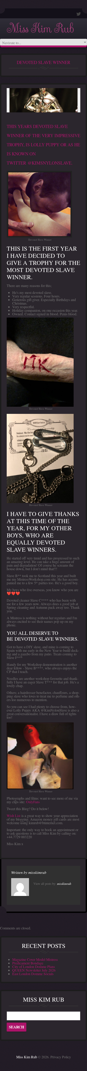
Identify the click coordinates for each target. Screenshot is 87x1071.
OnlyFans (33, 801)
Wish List (13, 815)
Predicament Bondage (27, 963)
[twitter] (79, 14)
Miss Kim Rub (40, 28)
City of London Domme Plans (33, 966)
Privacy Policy (60, 1056)
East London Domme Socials (33, 973)
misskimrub (37, 872)
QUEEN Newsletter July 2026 (34, 970)
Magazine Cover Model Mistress (35, 959)
